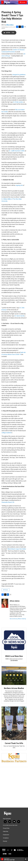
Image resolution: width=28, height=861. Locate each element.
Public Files (5, 831)
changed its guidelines (19, 74)
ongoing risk (19, 185)
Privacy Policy (6, 828)
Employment (6, 834)
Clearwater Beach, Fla (7, 502)
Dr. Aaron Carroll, (19, 316)
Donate (23, 2)
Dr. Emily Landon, (18, 102)
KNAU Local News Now (14, 656)
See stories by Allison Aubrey (18, 619)
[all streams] (26, 859)
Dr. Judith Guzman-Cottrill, (16, 151)
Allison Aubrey (10, 25)
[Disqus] (14, 787)
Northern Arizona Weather (14, 688)
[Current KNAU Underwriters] (14, 757)
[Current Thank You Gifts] (14, 723)
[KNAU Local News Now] (14, 640)
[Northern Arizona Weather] (14, 675)
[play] (2, 859)
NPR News (5, 589)
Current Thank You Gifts (14, 743)
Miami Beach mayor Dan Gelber (17, 549)
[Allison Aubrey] (4, 603)
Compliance (6, 838)
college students (6, 432)
